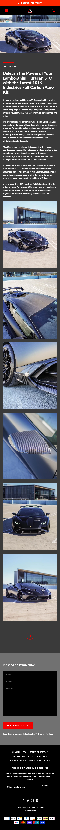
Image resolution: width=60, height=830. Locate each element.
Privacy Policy (18, 761)
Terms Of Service (39, 752)
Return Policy (39, 756)
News (47, 761)
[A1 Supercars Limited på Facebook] (23, 800)
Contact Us (35, 761)
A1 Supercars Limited (36, 807)
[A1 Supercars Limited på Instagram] (32, 800)
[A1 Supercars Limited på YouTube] (37, 800)
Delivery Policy (21, 756)
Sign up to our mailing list (30, 768)
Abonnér (46, 785)
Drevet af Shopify (30, 810)
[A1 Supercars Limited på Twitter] (27, 800)
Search (16, 752)
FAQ (25, 752)
